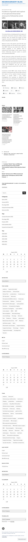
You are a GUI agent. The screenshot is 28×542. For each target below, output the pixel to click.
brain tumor (20, 399)
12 (10, 261)
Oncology (14, 315)
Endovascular (6, 301)
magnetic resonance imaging (9, 418)
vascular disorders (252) (7, 216)
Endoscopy (21, 299)
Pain (4, 318)
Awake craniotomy (7, 291)
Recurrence (13, 433)
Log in (3, 340)
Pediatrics (8, 318)
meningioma (21, 418)
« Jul (7, 271)
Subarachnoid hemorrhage (9, 437)
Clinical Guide (16, 291)
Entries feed (5, 343)
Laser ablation (19, 308)
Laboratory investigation (8, 308)
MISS (12, 311)
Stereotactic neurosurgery (9, 325)
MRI (16, 311)
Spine (14, 323)
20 (14, 264)
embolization (19, 406)
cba (10, 9)
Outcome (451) (5, 210)
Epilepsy (12, 301)
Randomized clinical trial (8, 320)
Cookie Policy (4, 536)
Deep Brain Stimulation (15, 403)
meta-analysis (6, 311)
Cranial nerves (21, 294)
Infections (5, 306)
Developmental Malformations (10, 299)
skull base (19, 433)
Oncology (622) (5, 204)
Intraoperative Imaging (14, 306)
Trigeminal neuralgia (7, 330)
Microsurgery (14, 420)
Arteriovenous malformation (9, 399)
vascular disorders (7, 442)
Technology (15, 328)
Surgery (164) (5, 221)
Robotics (21, 320)
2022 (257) (4, 244)
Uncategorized (17, 330)
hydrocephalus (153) (6, 224)
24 (3, 266)
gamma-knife (19, 411)
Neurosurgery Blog (12, 2)
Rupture (13, 153)
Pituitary (15, 318)
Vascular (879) (5, 202)
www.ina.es (4, 187)
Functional (18, 301)
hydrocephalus (20, 303)
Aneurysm (10, 396)
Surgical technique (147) (7, 227)
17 (3, 264)
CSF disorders (6, 296)
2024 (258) (4, 239)
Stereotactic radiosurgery (13, 435)
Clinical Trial (5, 294)
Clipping (5, 401)
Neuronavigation (6, 313)
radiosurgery (21, 318)
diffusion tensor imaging (8, 406)
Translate (12, 521)
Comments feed (6, 346)
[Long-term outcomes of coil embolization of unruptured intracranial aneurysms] (7, 110)
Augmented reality (12, 289)
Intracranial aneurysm (8, 416)
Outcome (20, 315)
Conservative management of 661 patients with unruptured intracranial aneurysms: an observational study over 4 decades (18, 118)
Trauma (22, 328)
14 (17, 261)
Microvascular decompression (10, 423)
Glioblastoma (6, 413)
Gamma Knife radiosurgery (9, 303)
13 (14, 261)
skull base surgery (7, 323)
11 (7, 261)
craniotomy (5, 403)
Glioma (12, 413)
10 (3, 261)
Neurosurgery (19, 428)
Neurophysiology (16, 313)
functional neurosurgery (8, 411)
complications (13, 294)
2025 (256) (4, 236)
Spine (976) (4, 199)
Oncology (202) (5, 219)
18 (7, 264)
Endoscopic (5, 408)
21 (17, 264)
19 (10, 264)
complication (11, 401)
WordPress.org (5, 348)
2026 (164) (4, 233)
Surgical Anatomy (21, 325)
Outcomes (17, 430)
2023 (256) (4, 241)
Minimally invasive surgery (19, 425)
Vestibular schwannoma (18, 442)
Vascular (6, 151)
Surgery (18, 437)
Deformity (13, 296)
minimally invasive (7, 425)
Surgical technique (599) (7, 207)
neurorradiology (6, 315)
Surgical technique (7, 328)
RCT (16, 320)
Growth (6, 153)
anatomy (5, 289)
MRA (10, 153)
